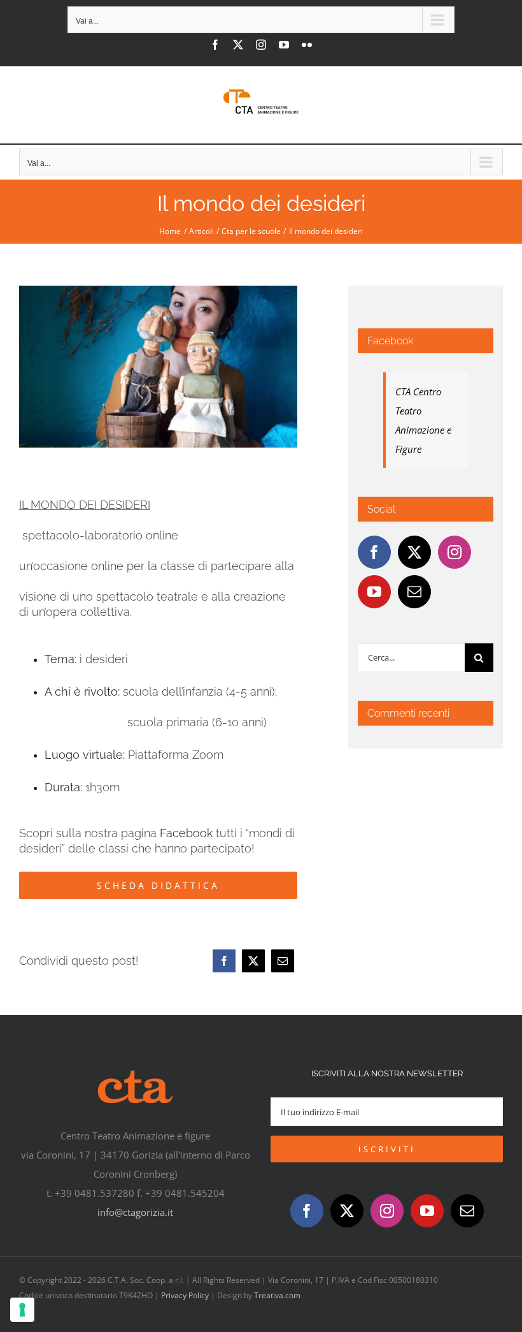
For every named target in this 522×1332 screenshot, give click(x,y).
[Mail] (414, 591)
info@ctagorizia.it (135, 1212)
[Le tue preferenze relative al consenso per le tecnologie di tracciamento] (22, 1310)
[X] (253, 961)
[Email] (282, 961)
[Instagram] (454, 552)
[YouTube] (374, 591)
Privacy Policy (185, 1295)
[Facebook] (224, 961)
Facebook (186, 833)
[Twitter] (414, 552)
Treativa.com (277, 1295)
